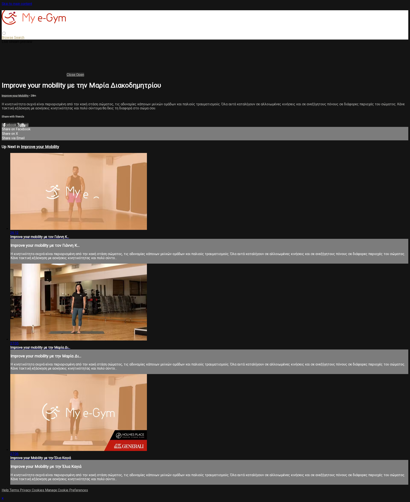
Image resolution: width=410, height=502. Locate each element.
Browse (8, 37)
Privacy (26, 490)
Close (71, 75)
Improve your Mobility (15, 95)
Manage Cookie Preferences (66, 490)
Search (19, 37)
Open (80, 75)
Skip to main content (17, 4)
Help (6, 490)
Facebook (9, 125)
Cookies (38, 490)
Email (24, 125)
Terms (15, 490)
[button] (4, 33)
